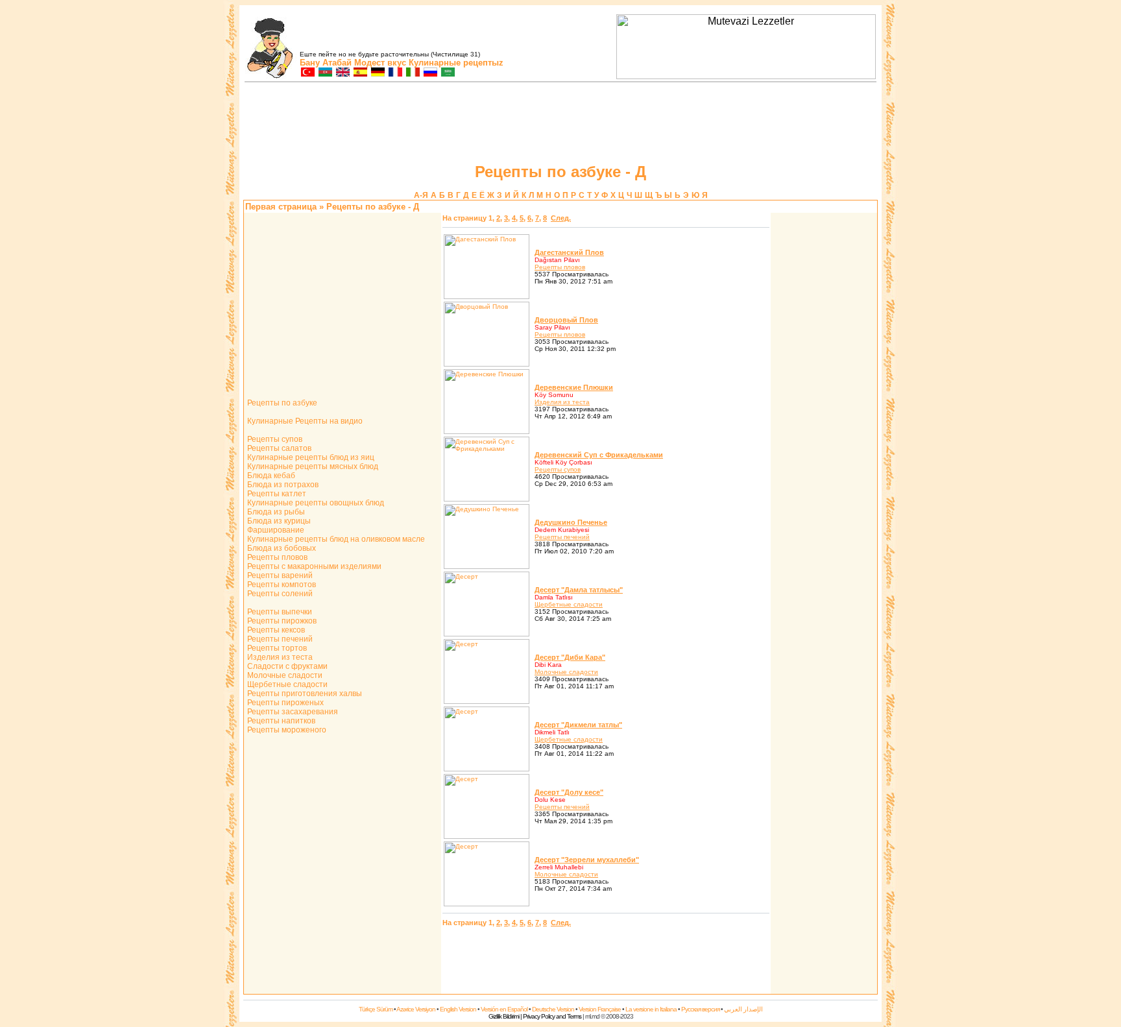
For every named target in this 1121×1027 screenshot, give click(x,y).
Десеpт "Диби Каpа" (570, 657)
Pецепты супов (558, 469)
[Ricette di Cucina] (412, 73)
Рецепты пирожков (281, 620)
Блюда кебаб (270, 475)
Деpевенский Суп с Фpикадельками (599, 455)
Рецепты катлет (275, 493)
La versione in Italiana (651, 1009)
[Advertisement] (824, 408)
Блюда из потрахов (282, 484)
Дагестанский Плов (569, 252)
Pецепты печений (562, 536)
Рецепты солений (279, 593)
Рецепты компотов (280, 584)
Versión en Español (504, 1009)
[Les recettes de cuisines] (394, 73)
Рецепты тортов (276, 648)
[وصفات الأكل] (447, 73)
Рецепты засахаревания (291, 711)
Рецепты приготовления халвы (303, 693)
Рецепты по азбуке (281, 402)
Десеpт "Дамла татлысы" (579, 590)
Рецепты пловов (276, 557)
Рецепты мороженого (285, 729)
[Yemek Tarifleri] (307, 73)
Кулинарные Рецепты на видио (304, 421)
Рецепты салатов (278, 448)
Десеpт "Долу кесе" (569, 792)
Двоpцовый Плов (566, 320)
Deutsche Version (553, 1009)
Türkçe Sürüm (375, 1009)
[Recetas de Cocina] (359, 73)
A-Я (421, 195)
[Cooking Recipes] (342, 73)
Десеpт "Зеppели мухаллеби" (587, 860)
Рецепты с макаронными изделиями (313, 566)
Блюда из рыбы (275, 511)
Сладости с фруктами (286, 666)
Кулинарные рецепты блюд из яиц (309, 457)
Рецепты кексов (275, 629)
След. (561, 218)
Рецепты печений (279, 639)
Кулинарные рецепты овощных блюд (314, 502)
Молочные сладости (283, 675)
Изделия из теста (279, 657)
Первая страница (281, 206)
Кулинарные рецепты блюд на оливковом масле (335, 539)
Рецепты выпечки (278, 611)
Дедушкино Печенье (571, 522)
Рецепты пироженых (284, 702)
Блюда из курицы (278, 521)
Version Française (600, 1009)
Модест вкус (380, 62)
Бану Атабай (326, 62)
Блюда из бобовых (280, 548)
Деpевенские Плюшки (574, 387)
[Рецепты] (429, 73)
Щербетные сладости (286, 684)
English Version (458, 1009)
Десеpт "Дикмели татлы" (578, 725)
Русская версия (700, 1009)
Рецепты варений (279, 575)
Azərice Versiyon (415, 1009)
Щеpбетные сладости (569, 604)
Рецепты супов (273, 439)
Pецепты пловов (560, 267)
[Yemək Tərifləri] (324, 73)
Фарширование (274, 530)
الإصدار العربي (743, 1009)
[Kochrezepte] (377, 73)
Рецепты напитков (280, 720)
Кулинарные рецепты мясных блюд (311, 466)
